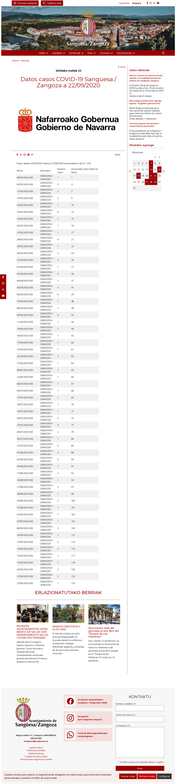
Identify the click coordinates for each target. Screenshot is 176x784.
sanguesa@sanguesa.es (36, 741)
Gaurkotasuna (124, 52)
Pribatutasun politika (36, 750)
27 (147, 181)
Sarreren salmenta (27, 3)
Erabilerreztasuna (36, 753)
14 (151, 169)
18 (138, 175)
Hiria (89, 52)
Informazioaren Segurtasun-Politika (36, 759)
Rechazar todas (147, 776)
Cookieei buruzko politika (36, 756)
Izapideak (57, 52)
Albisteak (25, 60)
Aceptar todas (128, 776)
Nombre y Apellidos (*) (126, 703)
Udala (42, 52)
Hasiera (15, 60)
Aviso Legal (156, 762)
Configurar (164, 776)
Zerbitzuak (74, 52)
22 (155, 175)
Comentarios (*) (123, 725)
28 (151, 181)
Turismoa (105, 52)
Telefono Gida (54, 3)
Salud (117, 154)
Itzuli (122, 66)
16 (159, 169)
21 (151, 175)
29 (155, 181)
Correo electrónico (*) (125, 714)
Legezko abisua (36, 747)
